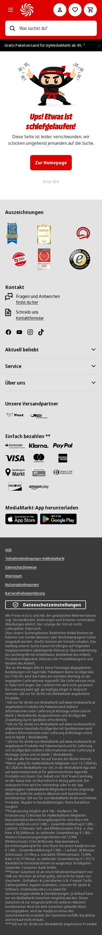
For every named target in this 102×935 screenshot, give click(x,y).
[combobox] (56, 28)
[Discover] (15, 486)
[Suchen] (12, 28)
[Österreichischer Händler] (19, 259)
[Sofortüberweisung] (39, 445)
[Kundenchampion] (44, 259)
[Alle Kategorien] (10, 9)
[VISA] (15, 458)
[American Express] (63, 458)
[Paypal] (63, 445)
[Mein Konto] (59, 9)
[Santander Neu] (15, 445)
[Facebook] (10, 332)
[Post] (15, 415)
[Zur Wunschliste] (75, 9)
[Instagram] (32, 332)
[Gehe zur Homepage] (29, 9)
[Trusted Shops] (79, 259)
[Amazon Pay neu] (39, 487)
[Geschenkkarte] (39, 472)
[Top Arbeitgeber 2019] (12, 233)
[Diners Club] (63, 472)
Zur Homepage (51, 163)
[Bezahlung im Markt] (15, 472)
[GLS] (39, 416)
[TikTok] (43, 332)
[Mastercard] (39, 458)
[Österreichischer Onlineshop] (83, 233)
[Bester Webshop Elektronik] (44, 233)
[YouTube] (21, 332)
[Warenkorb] (90, 9)
